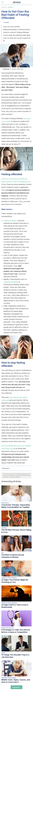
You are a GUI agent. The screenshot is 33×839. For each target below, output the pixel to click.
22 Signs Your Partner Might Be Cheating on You (14, 581)
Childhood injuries (10, 220)
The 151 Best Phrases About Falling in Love (16, 531)
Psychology (5, 503)
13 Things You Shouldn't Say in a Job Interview (15, 656)
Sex (2, 553)
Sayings (3, 528)
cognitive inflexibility (11, 282)
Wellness (3, 7)
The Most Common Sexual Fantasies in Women (12, 556)
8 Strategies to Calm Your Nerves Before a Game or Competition (15, 631)
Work (3, 653)
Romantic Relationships (9, 578)
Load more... (16, 687)
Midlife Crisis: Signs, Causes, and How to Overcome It (15, 681)
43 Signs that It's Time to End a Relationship (14, 606)
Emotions (10, 7)
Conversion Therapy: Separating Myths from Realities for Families (15, 506)
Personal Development (8, 678)
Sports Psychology (7, 628)
